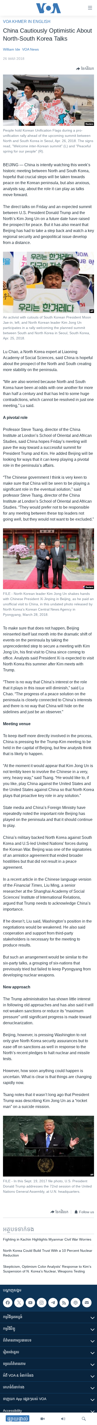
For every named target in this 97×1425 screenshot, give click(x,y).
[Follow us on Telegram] (53, 1302)
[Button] (85, 69)
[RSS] (64, 1302)
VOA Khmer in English (26, 21)
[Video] (42, 1419)
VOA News (30, 49)
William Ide (11, 49)
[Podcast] (75, 1302)
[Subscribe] (87, 1302)
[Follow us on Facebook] (7, 1302)
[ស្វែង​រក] (83, 1419)
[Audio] (63, 1419)
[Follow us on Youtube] (30, 1302)
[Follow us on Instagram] (41, 1302)
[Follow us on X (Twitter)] (19, 1302)
